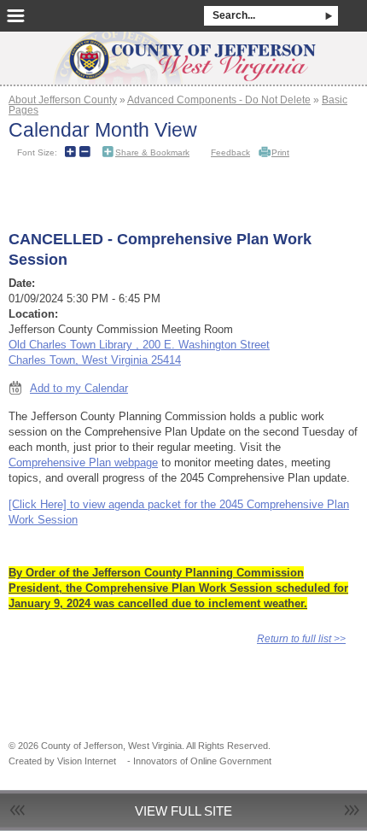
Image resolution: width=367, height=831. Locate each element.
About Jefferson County (63, 99)
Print (280, 152)
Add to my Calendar (79, 388)
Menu (16, 16)
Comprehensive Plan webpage (83, 462)
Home (183, 53)
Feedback (230, 152)
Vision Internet (86, 761)
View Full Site (183, 811)
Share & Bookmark (152, 152)
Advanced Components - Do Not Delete (219, 99)
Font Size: (37, 152)
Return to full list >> (301, 638)
